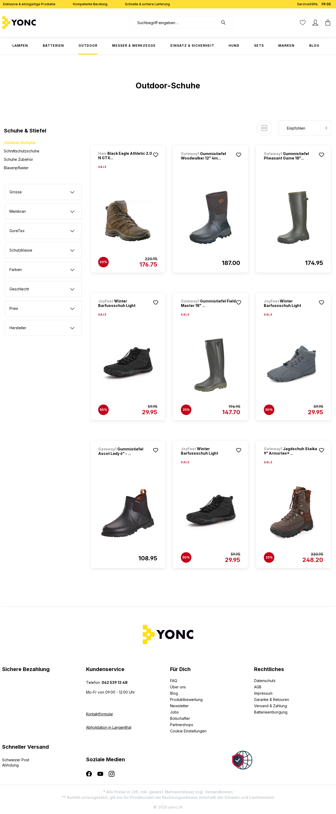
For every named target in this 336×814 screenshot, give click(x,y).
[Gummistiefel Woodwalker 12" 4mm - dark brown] (210, 217)
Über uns (178, 687)
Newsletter (179, 706)
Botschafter (180, 718)
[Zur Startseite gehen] (35, 22)
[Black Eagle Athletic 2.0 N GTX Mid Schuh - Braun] (128, 217)
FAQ (173, 680)
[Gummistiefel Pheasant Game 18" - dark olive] (293, 217)
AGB (257, 687)
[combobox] (173, 22)
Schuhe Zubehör (18, 159)
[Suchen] (226, 22)
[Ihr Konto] (315, 22)
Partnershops (181, 724)
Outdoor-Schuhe (19, 142)
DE (329, 4)
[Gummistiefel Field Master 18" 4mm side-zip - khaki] (210, 365)
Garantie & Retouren (271, 699)
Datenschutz (265, 680)
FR (324, 4)
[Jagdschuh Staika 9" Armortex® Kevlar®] (293, 513)
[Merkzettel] (302, 22)
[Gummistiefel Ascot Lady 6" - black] (128, 513)
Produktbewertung (186, 699)
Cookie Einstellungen (188, 731)
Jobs (174, 712)
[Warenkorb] (328, 22)
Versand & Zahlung (270, 706)
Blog (174, 693)
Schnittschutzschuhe (21, 151)
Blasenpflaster (16, 168)
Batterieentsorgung (270, 712)
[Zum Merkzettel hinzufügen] (155, 155)
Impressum (263, 693)
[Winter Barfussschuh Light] (128, 365)
